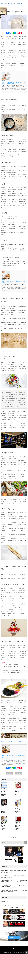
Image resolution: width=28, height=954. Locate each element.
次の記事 (19, 773)
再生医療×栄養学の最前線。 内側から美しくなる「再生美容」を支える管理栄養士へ (14, 891)
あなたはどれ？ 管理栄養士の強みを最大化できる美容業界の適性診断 (13, 871)
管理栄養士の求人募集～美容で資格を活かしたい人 (11, 3)
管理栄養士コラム (5, 9)
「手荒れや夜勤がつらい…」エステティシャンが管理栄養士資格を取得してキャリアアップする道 (14, 881)
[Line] (12, 33)
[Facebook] (7, 33)
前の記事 (9, 773)
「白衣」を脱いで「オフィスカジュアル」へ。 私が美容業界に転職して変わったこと (13, 886)
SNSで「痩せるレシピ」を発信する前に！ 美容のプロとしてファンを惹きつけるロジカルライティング (13, 876)
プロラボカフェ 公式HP (7, 351)
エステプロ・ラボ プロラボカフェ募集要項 (11, 741)
